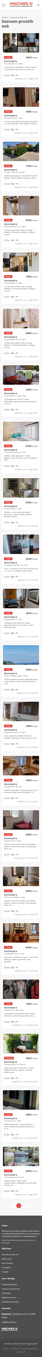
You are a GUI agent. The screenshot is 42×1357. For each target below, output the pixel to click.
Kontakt (5, 1272)
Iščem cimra (7, 1259)
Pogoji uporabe (32, 1344)
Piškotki (23, 1344)
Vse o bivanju (7, 1263)
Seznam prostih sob (18, 17)
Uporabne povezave (10, 1302)
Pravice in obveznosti (10, 1289)
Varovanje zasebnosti (12, 1344)
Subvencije (6, 1293)
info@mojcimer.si (9, 1322)
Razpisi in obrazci (9, 1297)
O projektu (6, 1267)
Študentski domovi (9, 1284)
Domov (5, 17)
